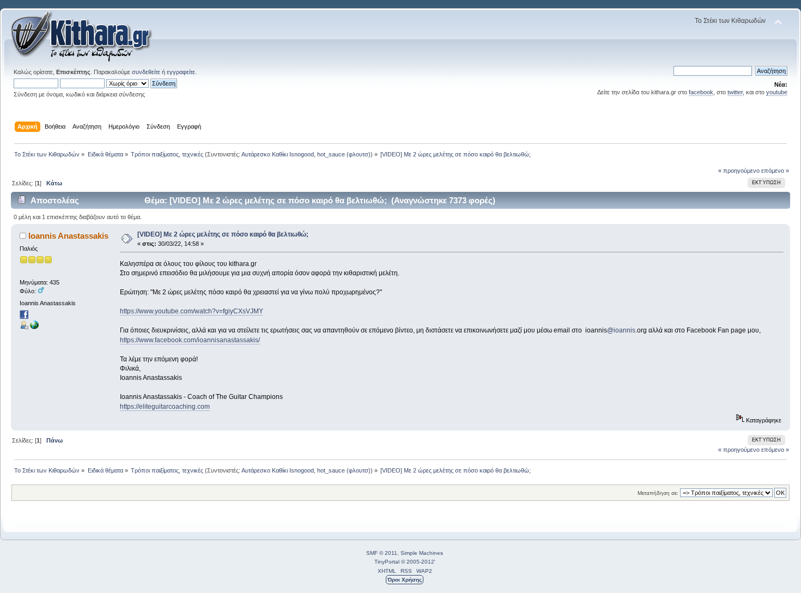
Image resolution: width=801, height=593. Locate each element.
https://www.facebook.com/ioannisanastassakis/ (190, 340)
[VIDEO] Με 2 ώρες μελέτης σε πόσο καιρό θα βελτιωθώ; (222, 234)
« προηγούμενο (739, 170)
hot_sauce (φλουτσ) (344, 154)
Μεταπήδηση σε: (658, 493)
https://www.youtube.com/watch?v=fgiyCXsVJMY (191, 311)
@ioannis (621, 330)
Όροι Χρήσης (404, 580)
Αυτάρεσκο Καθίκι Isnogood (277, 154)
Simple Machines (421, 553)
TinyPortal (386, 562)
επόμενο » (775, 170)
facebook (701, 92)
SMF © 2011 (381, 553)
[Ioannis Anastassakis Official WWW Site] (34, 327)
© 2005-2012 (417, 562)
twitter (735, 92)
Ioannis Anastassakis (68, 235)
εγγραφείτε (181, 72)
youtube (776, 92)
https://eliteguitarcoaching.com (165, 406)
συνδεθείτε (146, 72)
